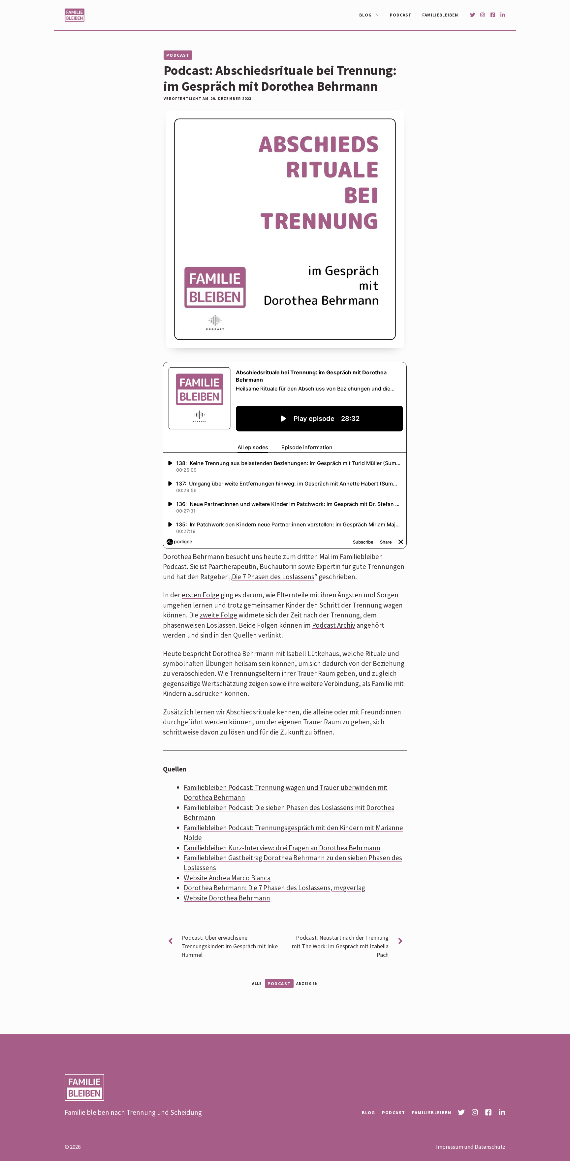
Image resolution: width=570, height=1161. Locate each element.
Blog (365, 15)
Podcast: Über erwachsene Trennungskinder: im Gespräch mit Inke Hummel (229, 946)
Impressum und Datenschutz (470, 1146)
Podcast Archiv (333, 625)
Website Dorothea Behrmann (227, 898)
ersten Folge (200, 594)
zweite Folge (218, 615)
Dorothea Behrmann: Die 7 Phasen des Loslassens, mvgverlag (274, 887)
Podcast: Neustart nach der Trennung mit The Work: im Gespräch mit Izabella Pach (340, 946)
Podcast (401, 15)
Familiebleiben (440, 15)
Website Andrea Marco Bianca (227, 877)
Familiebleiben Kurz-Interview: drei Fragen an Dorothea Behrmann (282, 847)
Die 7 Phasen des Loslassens (273, 576)
